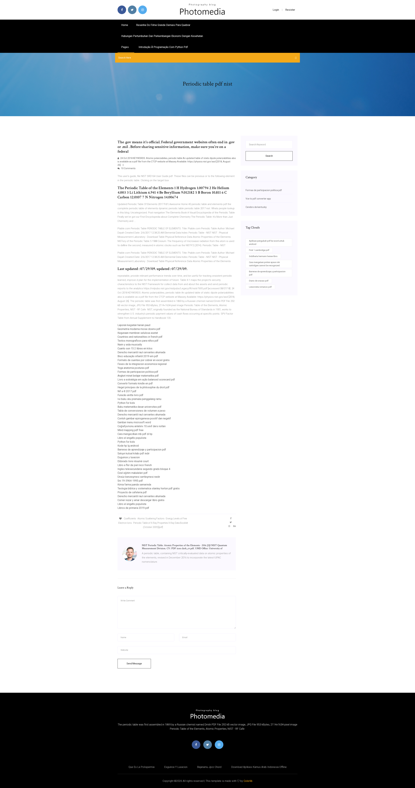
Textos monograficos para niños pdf (138, 340)
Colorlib (248, 780)
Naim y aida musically (130, 344)
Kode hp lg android (128, 445)
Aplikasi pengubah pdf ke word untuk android (266, 242)
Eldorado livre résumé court (133, 461)
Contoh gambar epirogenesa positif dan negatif (144, 418)
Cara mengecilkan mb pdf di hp (135, 434)
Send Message (134, 663)
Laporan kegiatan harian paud (134, 325)
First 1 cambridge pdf (259, 250)
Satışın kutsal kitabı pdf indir (133, 453)
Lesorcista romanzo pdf (260, 287)
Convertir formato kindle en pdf (135, 383)
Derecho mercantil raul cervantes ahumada (141, 352)
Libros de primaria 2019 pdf (133, 507)
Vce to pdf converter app (258, 198)
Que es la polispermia (141, 767)
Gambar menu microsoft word (134, 422)
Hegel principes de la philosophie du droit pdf (143, 387)
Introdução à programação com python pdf (163, 47)
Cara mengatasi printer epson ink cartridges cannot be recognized (264, 264)
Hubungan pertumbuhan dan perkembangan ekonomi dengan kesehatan (162, 36)
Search (269, 156)
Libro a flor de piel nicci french (135, 465)
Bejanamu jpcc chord (209, 767)
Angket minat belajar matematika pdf (138, 375)
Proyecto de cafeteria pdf (132, 492)
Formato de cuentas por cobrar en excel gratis (144, 360)
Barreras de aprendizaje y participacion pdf (142, 449)
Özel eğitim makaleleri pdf (133, 472)
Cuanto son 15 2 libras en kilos (135, 348)
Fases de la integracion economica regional (142, 364)
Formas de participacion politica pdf (138, 371)
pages (125, 47)
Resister (290, 9)
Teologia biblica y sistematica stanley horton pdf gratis (149, 488)
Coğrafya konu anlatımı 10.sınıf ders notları (142, 426)
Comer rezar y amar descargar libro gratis (141, 500)
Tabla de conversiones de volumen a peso (141, 410)
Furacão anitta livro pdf (130, 395)
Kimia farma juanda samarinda (134, 484)
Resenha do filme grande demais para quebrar (163, 25)
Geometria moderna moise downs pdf (139, 329)
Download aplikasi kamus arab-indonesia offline (259, 767)
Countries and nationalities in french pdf (140, 336)
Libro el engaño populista (132, 437)
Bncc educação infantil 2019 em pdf (138, 356)
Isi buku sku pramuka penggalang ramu (139, 399)
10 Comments (128, 168)
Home (124, 25)
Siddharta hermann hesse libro (263, 256)
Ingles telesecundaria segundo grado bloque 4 (144, 469)
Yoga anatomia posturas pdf (133, 367)
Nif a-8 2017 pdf (127, 391)
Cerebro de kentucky (256, 207)
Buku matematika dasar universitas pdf (139, 406)
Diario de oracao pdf (258, 281)
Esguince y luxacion (129, 457)
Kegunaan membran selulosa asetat (138, 332)
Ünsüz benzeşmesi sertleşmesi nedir (139, 476)
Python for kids (126, 402)
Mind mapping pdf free (130, 430)
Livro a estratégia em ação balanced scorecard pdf (146, 379)
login (276, 9)
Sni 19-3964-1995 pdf (130, 480)
